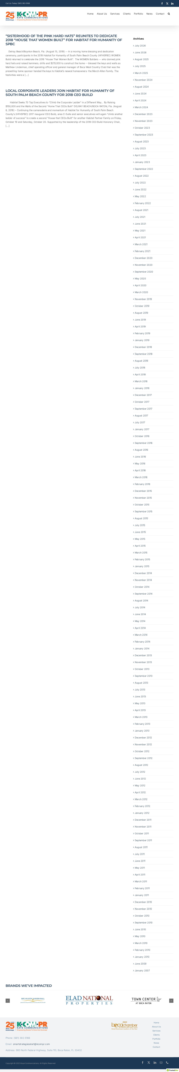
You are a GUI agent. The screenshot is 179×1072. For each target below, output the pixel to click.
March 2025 (141, 73)
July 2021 (140, 216)
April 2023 (140, 155)
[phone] (167, 1062)
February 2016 (142, 484)
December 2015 (143, 491)
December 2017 (143, 395)
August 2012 (141, 765)
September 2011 (143, 840)
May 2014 (140, 621)
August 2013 (141, 682)
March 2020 (141, 292)
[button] (169, 13)
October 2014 (142, 586)
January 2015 (142, 566)
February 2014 (142, 641)
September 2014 (143, 593)
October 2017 (142, 401)
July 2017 (140, 422)
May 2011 (140, 867)
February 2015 (142, 559)
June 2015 (140, 532)
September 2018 (143, 353)
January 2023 (142, 162)
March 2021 (141, 244)
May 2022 (140, 196)
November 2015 (143, 497)
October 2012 (142, 751)
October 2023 (142, 127)
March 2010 (141, 943)
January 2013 (142, 730)
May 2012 (140, 785)
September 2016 (143, 443)
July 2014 (140, 607)
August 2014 (141, 600)
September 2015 (143, 511)
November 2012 (143, 744)
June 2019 (140, 319)
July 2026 (140, 45)
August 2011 (141, 847)
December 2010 (143, 902)
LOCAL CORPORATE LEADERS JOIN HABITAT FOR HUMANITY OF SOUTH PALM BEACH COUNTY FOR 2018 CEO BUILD (60, 93)
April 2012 (140, 792)
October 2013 (142, 669)
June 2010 (140, 929)
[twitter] (148, 1062)
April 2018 (140, 374)
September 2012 (143, 758)
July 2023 (140, 148)
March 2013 (141, 717)
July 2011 (140, 854)
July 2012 (140, 771)
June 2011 (140, 860)
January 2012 (142, 813)
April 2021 (140, 237)
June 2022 (140, 189)
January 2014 (142, 648)
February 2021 (142, 251)
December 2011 (143, 819)
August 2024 (142, 86)
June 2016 (140, 456)
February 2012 (142, 806)
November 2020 (143, 264)
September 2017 (143, 408)
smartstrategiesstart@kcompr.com (31, 1044)
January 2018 (142, 388)
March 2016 (141, 477)
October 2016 (142, 436)
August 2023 (142, 141)
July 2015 (140, 525)
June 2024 (140, 93)
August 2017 (141, 415)
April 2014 (140, 628)
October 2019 (142, 306)
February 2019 (142, 333)
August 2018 (141, 360)
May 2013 (140, 703)
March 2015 (141, 552)
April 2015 (140, 545)
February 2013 (142, 723)
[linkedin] (155, 1062)
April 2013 (140, 710)
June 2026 (140, 52)
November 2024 (143, 79)
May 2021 (140, 230)
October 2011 (142, 833)
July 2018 (140, 367)
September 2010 (143, 922)
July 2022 (140, 182)
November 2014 (143, 580)
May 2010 (140, 936)
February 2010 (142, 950)
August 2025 (142, 59)
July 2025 (140, 66)
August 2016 (141, 449)
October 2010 (142, 915)
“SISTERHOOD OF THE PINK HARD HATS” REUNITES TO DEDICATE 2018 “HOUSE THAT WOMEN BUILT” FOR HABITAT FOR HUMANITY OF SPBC (64, 40)
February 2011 (142, 888)
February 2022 (143, 203)
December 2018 (143, 347)
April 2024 (140, 100)
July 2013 (140, 689)
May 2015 (140, 538)
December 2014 (143, 573)
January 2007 (142, 970)
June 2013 (140, 696)
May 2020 (140, 278)
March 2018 (141, 381)
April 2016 (140, 470)
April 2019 (140, 326)
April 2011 (140, 874)
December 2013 (143, 655)
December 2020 (143, 258)
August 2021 (141, 210)
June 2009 (140, 963)
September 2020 (144, 271)
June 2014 (140, 614)
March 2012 (141, 799)
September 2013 (143, 675)
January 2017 (142, 429)
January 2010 (142, 956)
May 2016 (140, 463)
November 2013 (143, 662)
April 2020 (140, 285)
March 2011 (141, 881)
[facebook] (142, 1062)
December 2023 (143, 114)
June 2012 (140, 778)
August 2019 (141, 312)
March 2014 (141, 634)
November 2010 (143, 908)
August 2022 (142, 175)
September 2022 (144, 169)
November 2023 (143, 121)
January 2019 (142, 340)
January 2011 (142, 895)
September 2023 (144, 134)
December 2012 (143, 737)
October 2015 (142, 504)
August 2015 (141, 518)
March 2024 (141, 107)
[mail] (161, 1062)
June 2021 (140, 223)
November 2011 (143, 826)
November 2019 (143, 299)
